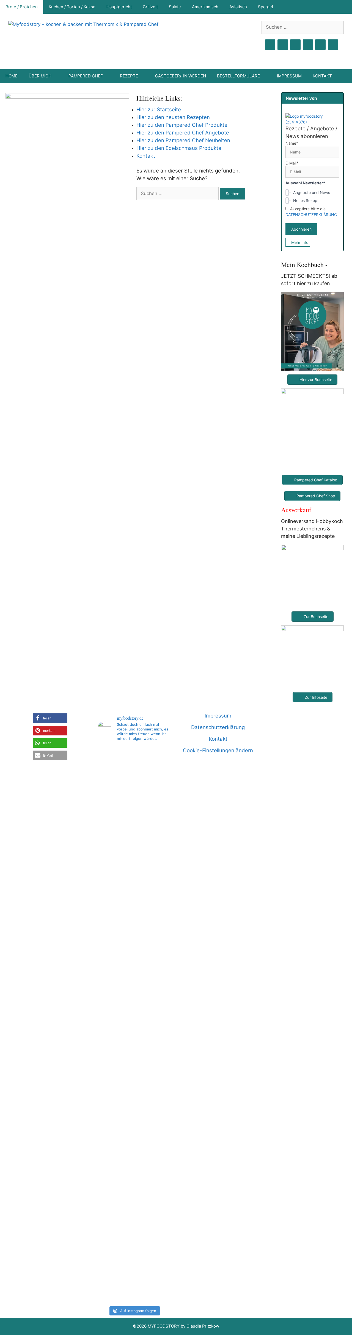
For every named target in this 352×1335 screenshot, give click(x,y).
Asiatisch (238, 6)
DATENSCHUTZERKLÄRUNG (311, 214)
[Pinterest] (295, 44)
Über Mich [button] (40, 76)
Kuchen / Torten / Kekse (72, 6)
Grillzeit (150, 6)
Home (12, 76)
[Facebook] (270, 44)
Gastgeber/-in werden (180, 76)
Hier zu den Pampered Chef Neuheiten (183, 140)
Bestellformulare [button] (238, 76)
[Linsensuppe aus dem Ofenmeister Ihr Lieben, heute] (159, 1025)
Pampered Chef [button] (85, 76)
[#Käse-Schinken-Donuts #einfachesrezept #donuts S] (109, 872)
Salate (175, 6)
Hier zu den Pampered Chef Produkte (181, 125)
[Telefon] (333, 44)
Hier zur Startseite (158, 109)
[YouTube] (308, 44)
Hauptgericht (119, 6)
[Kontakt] (320, 44)
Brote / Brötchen (22, 6)
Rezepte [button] (129, 76)
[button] (50, 718)
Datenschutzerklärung (218, 727)
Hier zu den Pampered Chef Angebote (182, 133)
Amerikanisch (205, 6)
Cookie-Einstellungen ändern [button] (218, 750)
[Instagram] (282, 44)
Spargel (265, 6)
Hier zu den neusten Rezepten (173, 117)
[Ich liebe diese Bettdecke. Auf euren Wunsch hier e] (134, 785)
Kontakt (322, 76)
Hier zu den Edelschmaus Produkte (178, 148)
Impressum (289, 76)
